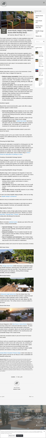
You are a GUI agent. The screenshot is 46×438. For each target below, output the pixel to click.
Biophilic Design (39, 31)
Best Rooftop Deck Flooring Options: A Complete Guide (41, 72)
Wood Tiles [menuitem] (17, 415)
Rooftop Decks (39, 16)
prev (3, 396)
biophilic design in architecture (9, 196)
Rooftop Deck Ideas (39, 26)
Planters (38, 36)
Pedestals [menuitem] (17, 413)
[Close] (44, 431)
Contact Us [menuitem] (29, 420)
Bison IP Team (19, 35)
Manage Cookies (12, 435)
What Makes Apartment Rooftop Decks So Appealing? (41, 81)
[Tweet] (18, 377)
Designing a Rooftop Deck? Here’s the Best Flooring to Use (41, 62)
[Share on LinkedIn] (20, 377)
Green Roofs (39, 21)
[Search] (43, 41)
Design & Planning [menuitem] (27, 417)
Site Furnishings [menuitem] (16, 417)
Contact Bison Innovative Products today (10, 352)
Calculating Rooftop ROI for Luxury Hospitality (41, 53)
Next (30, 396)
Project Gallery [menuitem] (27, 414)
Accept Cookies (19, 435)
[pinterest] (21, 377)
